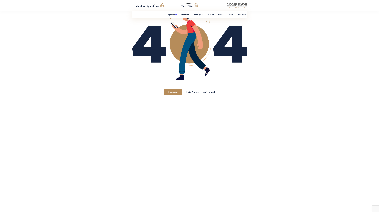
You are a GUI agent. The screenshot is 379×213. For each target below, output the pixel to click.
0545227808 (186, 6)
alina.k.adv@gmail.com (147, 6)
